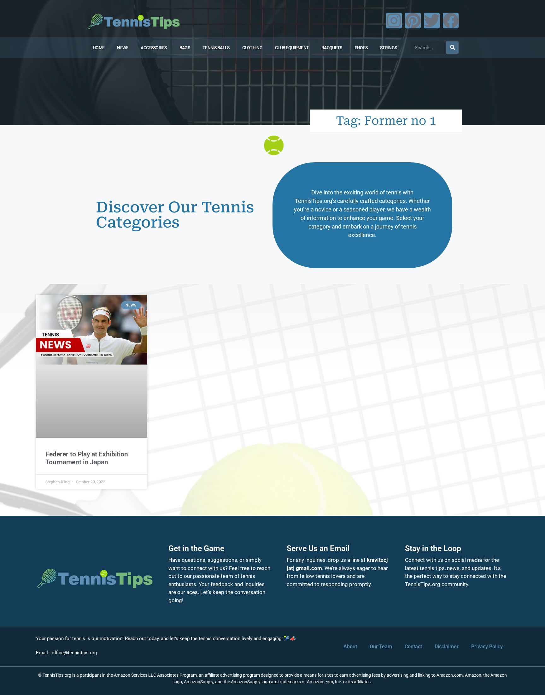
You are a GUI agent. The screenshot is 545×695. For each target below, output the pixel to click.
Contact (413, 647)
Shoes (361, 47)
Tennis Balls (216, 47)
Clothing (252, 47)
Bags (184, 47)
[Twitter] (432, 20)
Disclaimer (447, 647)
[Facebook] (451, 20)
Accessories (154, 47)
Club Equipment (292, 47)
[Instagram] (394, 20)
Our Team (381, 647)
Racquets (331, 47)
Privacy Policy (487, 647)
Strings (388, 47)
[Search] (452, 47)
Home (98, 47)
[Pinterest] (413, 20)
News (122, 47)
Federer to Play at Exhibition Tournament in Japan (86, 458)
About (350, 647)
